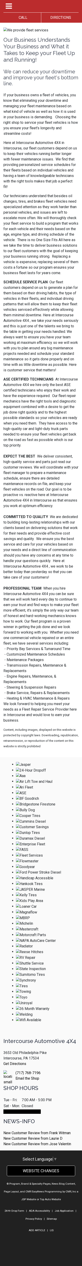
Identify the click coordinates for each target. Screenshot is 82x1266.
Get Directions (14, 1064)
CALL (22, 17)
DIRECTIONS (60, 17)
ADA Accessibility (39, 1210)
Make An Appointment (22, 1111)
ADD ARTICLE (37, 1230)
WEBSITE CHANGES (41, 1170)
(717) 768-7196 (28, 1073)
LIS (52, 1230)
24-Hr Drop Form (14, 1210)
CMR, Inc (71, 1191)
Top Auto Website (50, 1199)
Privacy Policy (34, 1218)
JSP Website (28, 1199)
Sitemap (52, 1218)
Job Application (64, 1210)
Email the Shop (27, 1078)
